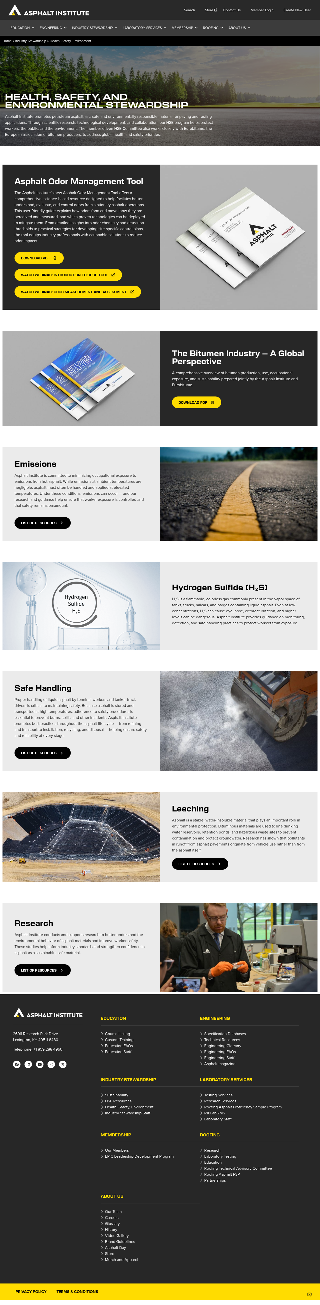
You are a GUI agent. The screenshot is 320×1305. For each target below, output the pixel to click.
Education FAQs (119, 1045)
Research (212, 1150)
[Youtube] (40, 1064)
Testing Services (218, 1095)
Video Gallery (117, 1235)
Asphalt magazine (220, 1063)
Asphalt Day (115, 1247)
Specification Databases (225, 1033)
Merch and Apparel (121, 1259)
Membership (182, 27)
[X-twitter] (62, 1064)
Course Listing (117, 1033)
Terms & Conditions (77, 1291)
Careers (111, 1217)
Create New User (297, 10)
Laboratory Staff (218, 1119)
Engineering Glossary (222, 1045)
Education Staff (118, 1051)
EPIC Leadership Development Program (139, 1156)
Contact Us (232, 10)
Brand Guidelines (120, 1241)
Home (7, 40)
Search (189, 10)
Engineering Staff (219, 1057)
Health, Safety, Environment (129, 1107)
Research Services (220, 1101)
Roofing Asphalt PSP (222, 1174)
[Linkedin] (28, 1064)
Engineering (51, 27)
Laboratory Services (142, 27)
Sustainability (116, 1095)
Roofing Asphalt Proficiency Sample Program (243, 1107)
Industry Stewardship (92, 27)
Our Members (117, 1150)
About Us (237, 27)
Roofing (210, 27)
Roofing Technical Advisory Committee (238, 1168)
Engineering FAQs (220, 1051)
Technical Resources (222, 1039)
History (111, 1229)
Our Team (113, 1211)
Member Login (262, 10)
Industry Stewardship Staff (127, 1113)
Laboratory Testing (220, 1156)
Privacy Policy (31, 1291)
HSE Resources (118, 1101)
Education (20, 27)
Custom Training (119, 1039)
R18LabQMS (214, 1113)
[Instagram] (51, 1064)
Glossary (112, 1223)
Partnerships (215, 1180)
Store (209, 10)
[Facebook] (16, 1064)
